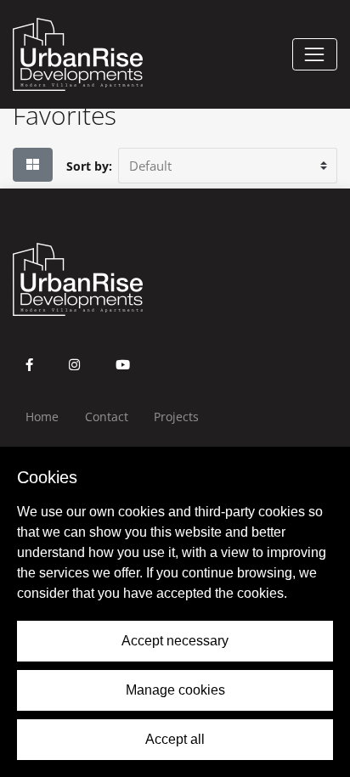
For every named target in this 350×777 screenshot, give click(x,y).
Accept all (175, 739)
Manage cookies (175, 690)
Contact (106, 416)
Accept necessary (175, 640)
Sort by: (89, 166)
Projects (176, 416)
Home (42, 416)
